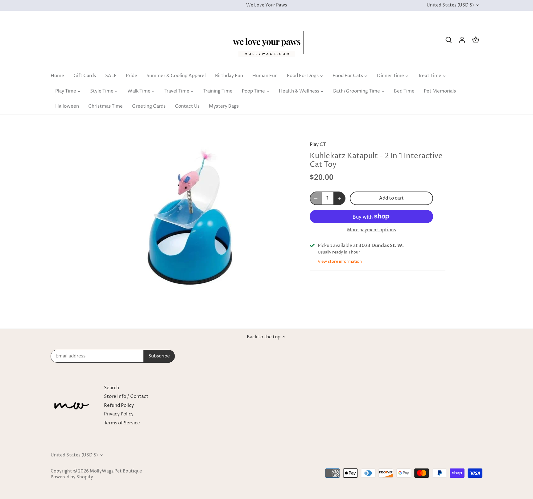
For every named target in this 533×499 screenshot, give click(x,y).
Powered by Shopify (72, 477)
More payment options (371, 230)
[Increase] (339, 198)
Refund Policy (119, 405)
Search (111, 388)
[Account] (462, 39)
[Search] (448, 39)
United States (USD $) (450, 5)
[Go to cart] (475, 39)
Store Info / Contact (126, 396)
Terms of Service (122, 423)
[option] (191, 221)
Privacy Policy (119, 414)
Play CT (318, 144)
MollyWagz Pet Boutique (116, 471)
